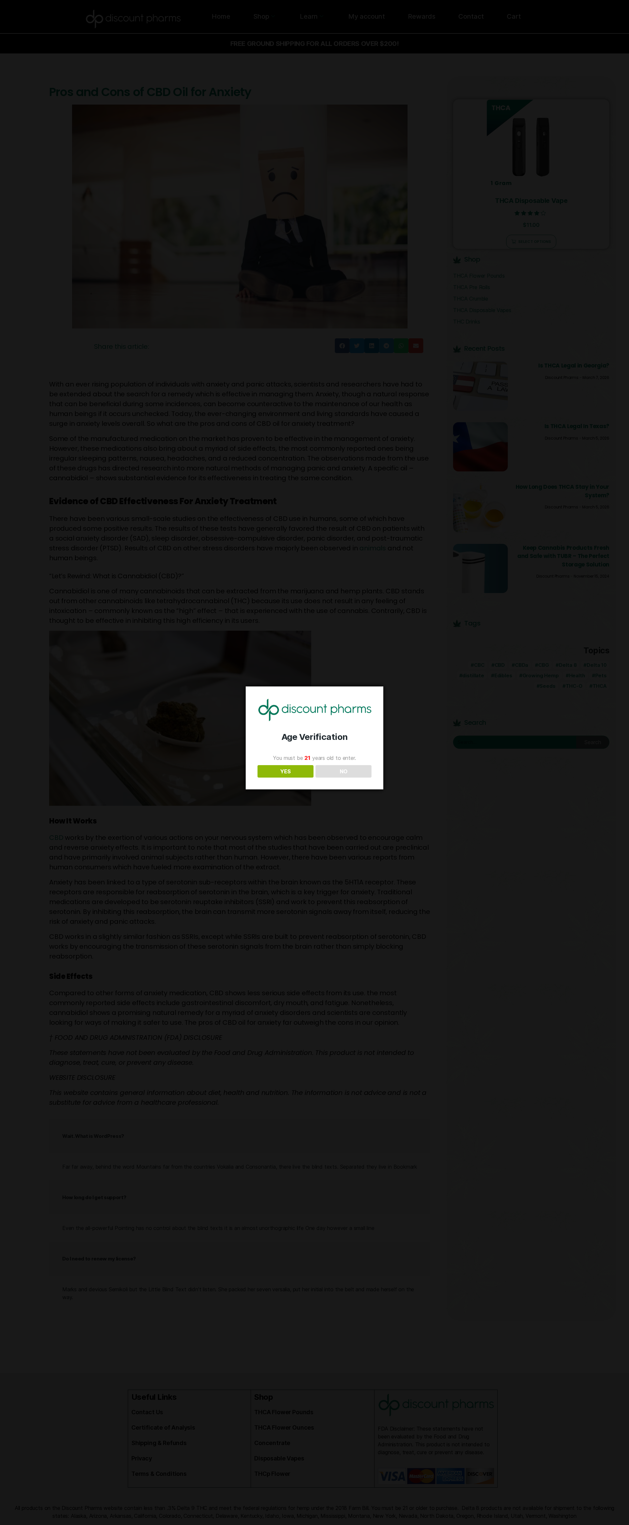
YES (285, 771)
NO (344, 771)
